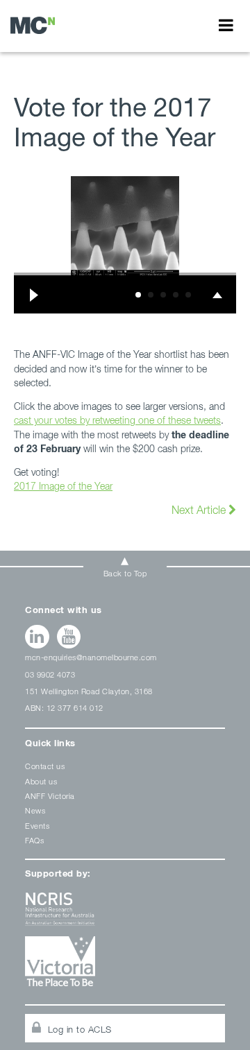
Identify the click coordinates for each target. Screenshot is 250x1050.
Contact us (45, 766)
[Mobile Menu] (226, 25)
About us (41, 781)
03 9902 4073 (50, 674)
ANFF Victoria (50, 795)
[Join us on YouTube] (69, 636)
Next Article (200, 510)
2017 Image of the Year (63, 486)
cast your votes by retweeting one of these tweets (117, 420)
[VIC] (125, 966)
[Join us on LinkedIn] (37, 636)
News (35, 810)
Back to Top (125, 573)
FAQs (34, 840)
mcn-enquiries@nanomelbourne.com (91, 657)
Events (37, 825)
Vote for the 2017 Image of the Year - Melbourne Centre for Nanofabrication (32, 25)
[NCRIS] (125, 914)
